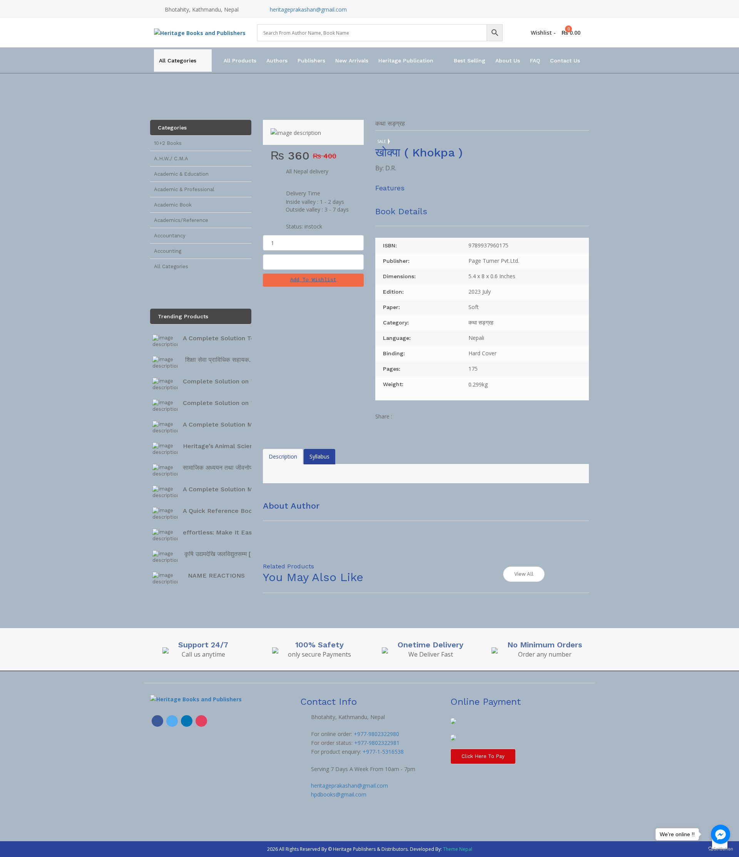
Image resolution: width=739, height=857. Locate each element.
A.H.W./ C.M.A (171, 158)
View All (523, 574)
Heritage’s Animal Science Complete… (240, 446)
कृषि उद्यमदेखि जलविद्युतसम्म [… (220, 554)
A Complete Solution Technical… (232, 338)
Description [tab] (283, 456)
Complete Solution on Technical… (233, 381)
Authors (277, 60)
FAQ (535, 60)
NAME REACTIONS (216, 575)
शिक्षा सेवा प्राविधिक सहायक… (219, 359)
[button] (313, 280)
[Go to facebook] (720, 834)
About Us (507, 60)
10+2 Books (168, 143)
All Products (240, 60)
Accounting (167, 251)
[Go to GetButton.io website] (720, 849)
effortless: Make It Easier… (223, 532)
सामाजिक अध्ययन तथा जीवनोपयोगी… (225, 467)
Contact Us (565, 60)
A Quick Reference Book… (222, 510)
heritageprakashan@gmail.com (308, 9)
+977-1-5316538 (383, 751)
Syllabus (319, 456)
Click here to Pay (483, 756)
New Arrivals (351, 60)
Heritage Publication (405, 60)
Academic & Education (181, 174)
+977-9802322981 (377, 742)
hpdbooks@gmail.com (338, 794)
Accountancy (170, 236)
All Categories (177, 60)
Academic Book (173, 205)
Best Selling (469, 60)
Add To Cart (313, 262)
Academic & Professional (184, 189)
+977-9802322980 (376, 734)
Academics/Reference (181, 220)
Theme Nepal (457, 849)
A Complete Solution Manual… (228, 424)
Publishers (311, 60)
